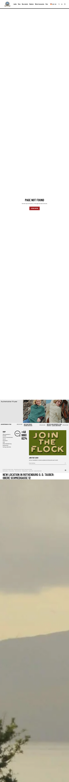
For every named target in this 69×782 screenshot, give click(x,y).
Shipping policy (25, 470)
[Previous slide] (25, 411)
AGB (4, 442)
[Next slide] (44, 411)
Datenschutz (5, 445)
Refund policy (5, 470)
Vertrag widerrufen (7, 447)
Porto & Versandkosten (8, 437)
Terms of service (18, 470)
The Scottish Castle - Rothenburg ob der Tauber (15, 469)
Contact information (38, 470)
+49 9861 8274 (24, 435)
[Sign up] (65, 463)
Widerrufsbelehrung (7, 443)
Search (4, 439)
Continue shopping (34, 208)
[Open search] (59, 4)
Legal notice (31, 470)
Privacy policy (11, 470)
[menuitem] (47, 4)
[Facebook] (65, 470)
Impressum (5, 440)
